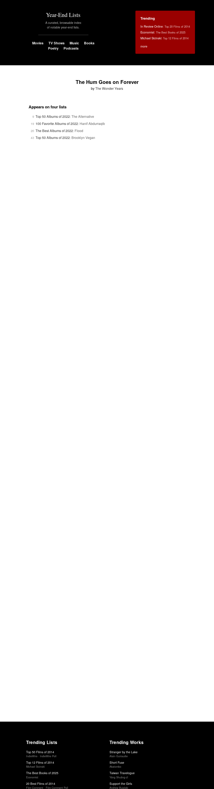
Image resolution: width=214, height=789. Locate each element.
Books (89, 43)
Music (74, 43)
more (143, 46)
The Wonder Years (109, 88)
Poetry (53, 48)
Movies (37, 43)
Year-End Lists (63, 15)
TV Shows (56, 43)
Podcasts (71, 48)
